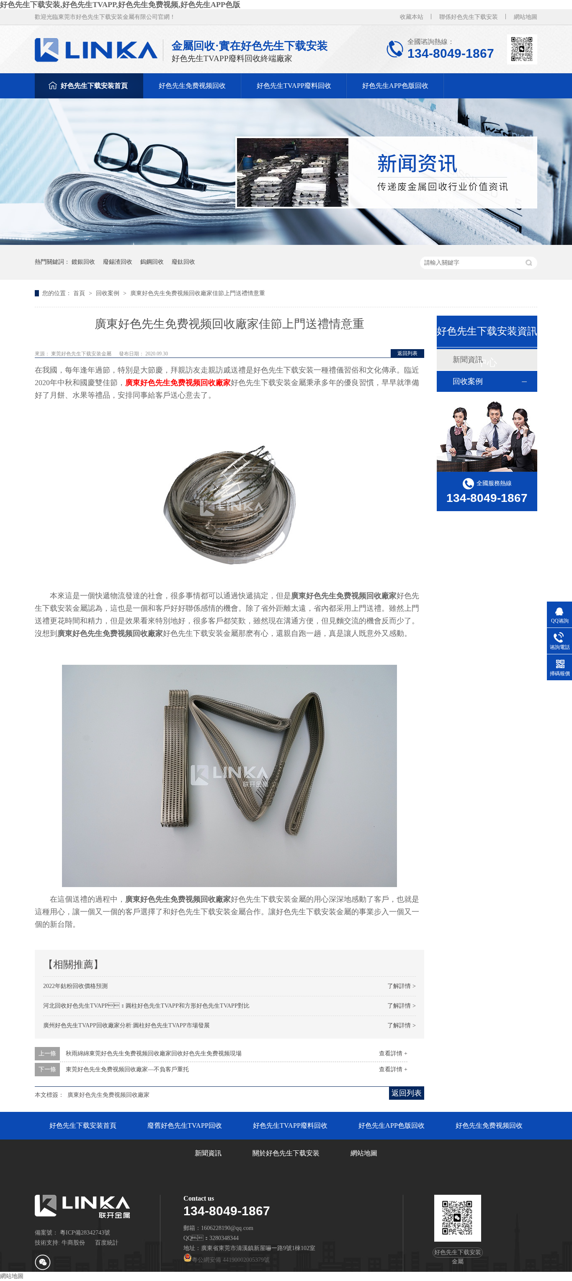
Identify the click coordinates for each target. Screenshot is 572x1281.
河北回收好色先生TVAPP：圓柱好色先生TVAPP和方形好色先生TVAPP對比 (146, 1006)
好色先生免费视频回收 (192, 85)
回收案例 (108, 293)
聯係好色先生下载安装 (468, 17)
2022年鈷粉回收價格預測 (75, 986)
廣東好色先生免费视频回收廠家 (178, 382)
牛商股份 (73, 1243)
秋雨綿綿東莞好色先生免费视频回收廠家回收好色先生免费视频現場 (154, 1053)
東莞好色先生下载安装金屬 (82, 354)
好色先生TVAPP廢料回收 (294, 85)
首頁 (80, 293)
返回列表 (407, 353)
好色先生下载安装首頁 (94, 85)
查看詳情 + (393, 1053)
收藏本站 (411, 17)
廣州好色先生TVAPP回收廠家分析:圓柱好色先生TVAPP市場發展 (126, 1025)
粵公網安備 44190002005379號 (231, 1260)
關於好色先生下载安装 (286, 1153)
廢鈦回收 (183, 262)
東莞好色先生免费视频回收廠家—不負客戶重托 (127, 1069)
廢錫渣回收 (117, 262)
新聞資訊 (208, 1153)
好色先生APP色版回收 (395, 85)
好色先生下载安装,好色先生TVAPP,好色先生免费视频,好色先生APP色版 (120, 4)
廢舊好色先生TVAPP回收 (184, 1125)
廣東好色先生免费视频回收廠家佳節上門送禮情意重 (197, 293)
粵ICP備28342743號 (85, 1233)
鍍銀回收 (83, 262)
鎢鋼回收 (152, 262)
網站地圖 (525, 17)
